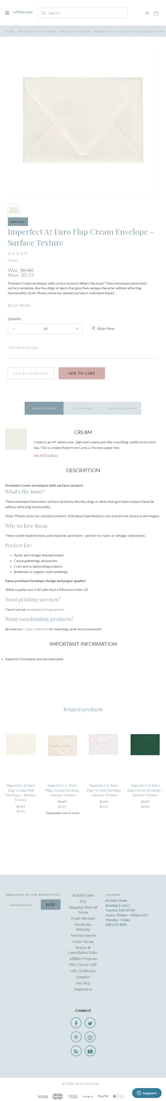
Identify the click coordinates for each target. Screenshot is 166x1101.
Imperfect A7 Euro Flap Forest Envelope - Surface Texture (145, 790)
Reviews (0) (83, 408)
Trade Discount (83, 918)
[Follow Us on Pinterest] (76, 1036)
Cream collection (35, 629)
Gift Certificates (83, 971)
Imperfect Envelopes (37, 31)
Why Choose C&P (83, 964)
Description (44, 408)
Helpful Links (83, 895)
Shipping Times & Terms (83, 909)
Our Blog (83, 983)
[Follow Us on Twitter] (90, 1022)
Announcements (83, 935)
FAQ (83, 901)
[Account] (147, 12)
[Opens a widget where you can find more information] (147, 1093)
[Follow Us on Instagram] (90, 1036)
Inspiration (83, 989)
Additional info (122, 408)
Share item (105, 328)
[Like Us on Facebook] (76, 1022)
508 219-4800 (116, 924)
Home (9, 31)
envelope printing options (45, 609)
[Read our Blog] (76, 1050)
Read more (19, 305)
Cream (13, 260)
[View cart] (156, 12)
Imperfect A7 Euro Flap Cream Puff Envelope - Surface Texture (21, 792)
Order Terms (83, 941)
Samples (83, 977)
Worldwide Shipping (83, 926)
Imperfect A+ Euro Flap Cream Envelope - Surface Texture (62, 790)
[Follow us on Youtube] (90, 1050)
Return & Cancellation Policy (83, 950)
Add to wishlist (31, 373)
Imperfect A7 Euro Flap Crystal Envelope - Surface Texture (103, 790)
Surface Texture (74, 31)
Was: (14, 270)
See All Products (46, 455)
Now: (14, 275)
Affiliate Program (83, 958)
